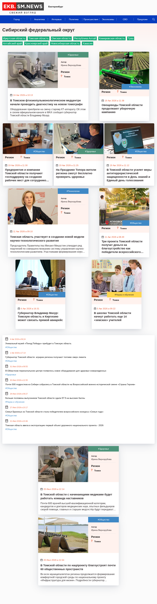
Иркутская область (14, 38)
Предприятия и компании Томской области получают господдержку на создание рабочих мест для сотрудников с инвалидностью (27, 175)
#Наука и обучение (124, 294)
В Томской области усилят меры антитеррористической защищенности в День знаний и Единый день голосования (129, 175)
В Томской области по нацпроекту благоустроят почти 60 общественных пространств (78, 567)
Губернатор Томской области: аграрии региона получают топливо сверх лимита (45, 357)
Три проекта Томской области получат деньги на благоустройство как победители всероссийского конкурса (122, 247)
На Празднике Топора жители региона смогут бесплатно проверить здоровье (76, 173)
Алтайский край (12, 43)
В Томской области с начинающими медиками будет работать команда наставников (76, 496)
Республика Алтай (85, 38)
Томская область (39, 38)
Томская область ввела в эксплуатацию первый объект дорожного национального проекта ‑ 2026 (54, 425)
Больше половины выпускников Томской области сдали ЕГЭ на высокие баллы (45, 398)
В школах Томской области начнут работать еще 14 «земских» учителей (112, 317)
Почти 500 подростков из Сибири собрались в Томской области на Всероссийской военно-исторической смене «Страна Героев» (70, 384)
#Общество (39, 151)
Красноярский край (36, 43)
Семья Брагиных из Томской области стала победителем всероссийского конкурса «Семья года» (54, 411)
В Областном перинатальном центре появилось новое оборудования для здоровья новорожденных (55, 370)
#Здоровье (73, 55)
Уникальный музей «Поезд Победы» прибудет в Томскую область (38, 343)
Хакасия (87, 43)
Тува (130, 38)
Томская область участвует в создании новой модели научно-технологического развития (47, 238)
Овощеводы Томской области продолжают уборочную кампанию (122, 109)
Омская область (61, 38)
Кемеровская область (112, 38)
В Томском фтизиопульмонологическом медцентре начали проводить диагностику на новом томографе (46, 102)
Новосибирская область (65, 43)
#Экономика (135, 86)
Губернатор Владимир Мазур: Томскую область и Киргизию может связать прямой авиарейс (40, 317)
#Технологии (73, 191)
